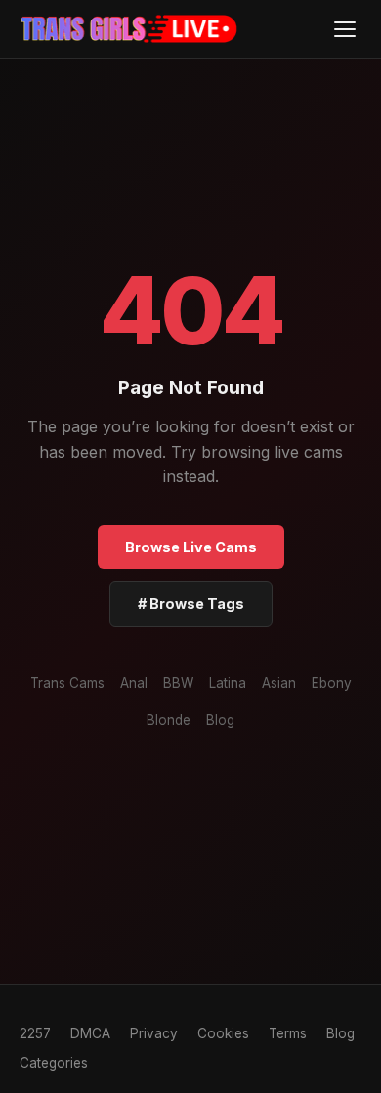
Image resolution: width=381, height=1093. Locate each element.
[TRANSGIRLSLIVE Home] (129, 29)
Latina (227, 683)
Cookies (223, 1033)
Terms (288, 1033)
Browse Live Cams (191, 547)
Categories (54, 1063)
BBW (178, 683)
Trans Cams (67, 683)
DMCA (90, 1033)
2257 (35, 1033)
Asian (279, 683)
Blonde (168, 720)
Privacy (154, 1033)
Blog (220, 720)
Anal (134, 683)
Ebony (332, 683)
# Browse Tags (191, 603)
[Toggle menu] (344, 29)
